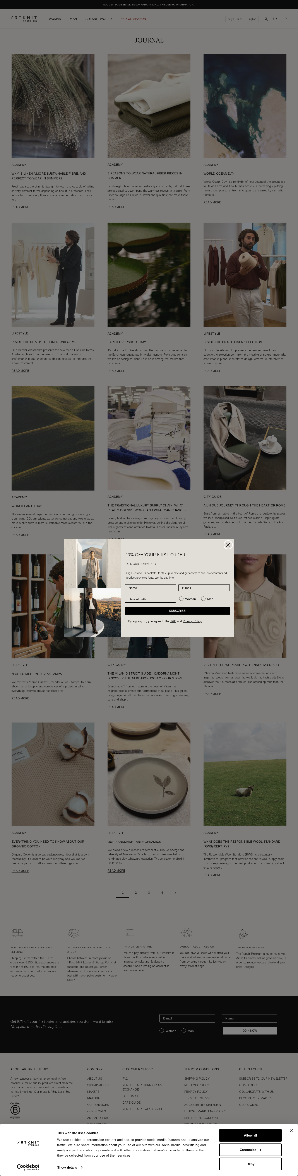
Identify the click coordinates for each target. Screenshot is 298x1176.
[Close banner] (291, 1130)
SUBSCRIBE (177, 610)
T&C (173, 621)
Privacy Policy (192, 621)
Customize (248, 1149)
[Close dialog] (228, 545)
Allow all (250, 1135)
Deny (250, 1164)
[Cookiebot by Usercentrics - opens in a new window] (28, 1167)
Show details (67, 1167)
